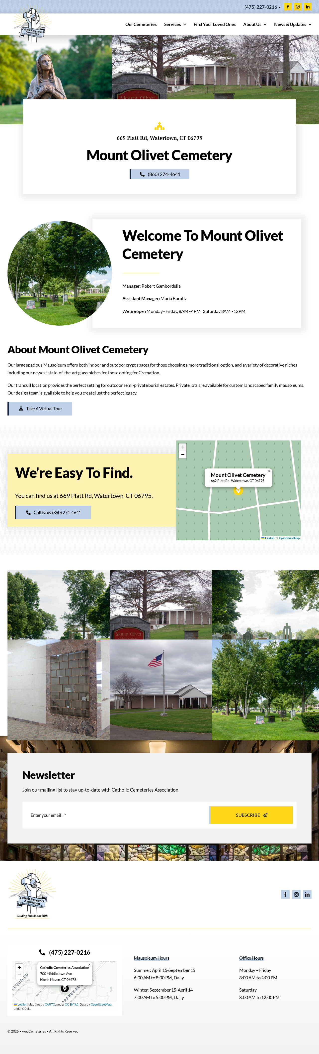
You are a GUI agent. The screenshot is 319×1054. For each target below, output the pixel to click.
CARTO (50, 1004)
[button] (238, 490)
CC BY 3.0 (71, 1004)
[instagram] (298, 6)
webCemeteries (34, 1031)
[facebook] (288, 6)
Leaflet (269, 538)
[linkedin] (308, 6)
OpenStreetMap (289, 538)
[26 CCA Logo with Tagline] (32, 870)
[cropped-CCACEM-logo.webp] (32, 7)
